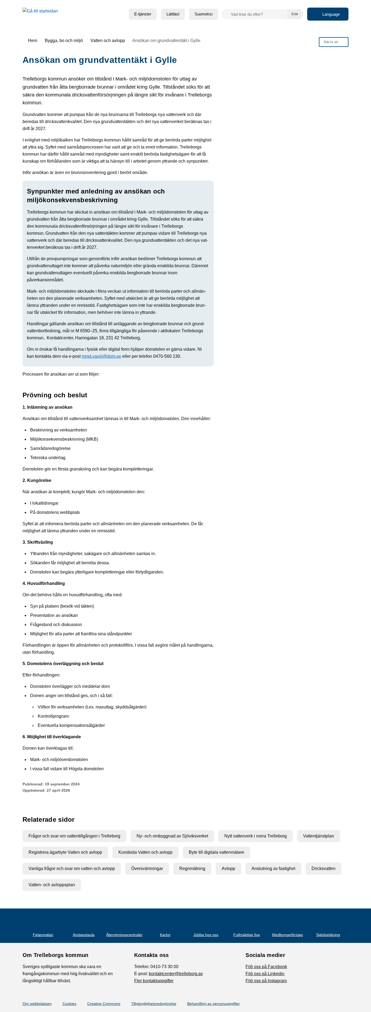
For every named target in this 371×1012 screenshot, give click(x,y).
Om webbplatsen (37, 1003)
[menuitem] (143, 14)
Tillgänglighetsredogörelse (153, 1003)
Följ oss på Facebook (266, 966)
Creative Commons (103, 1003)
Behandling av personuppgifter (213, 1003)
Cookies (69, 1003)
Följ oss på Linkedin (265, 973)
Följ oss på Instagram (266, 980)
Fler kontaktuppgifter (154, 980)
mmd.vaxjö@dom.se (101, 356)
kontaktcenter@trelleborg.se (176, 973)
